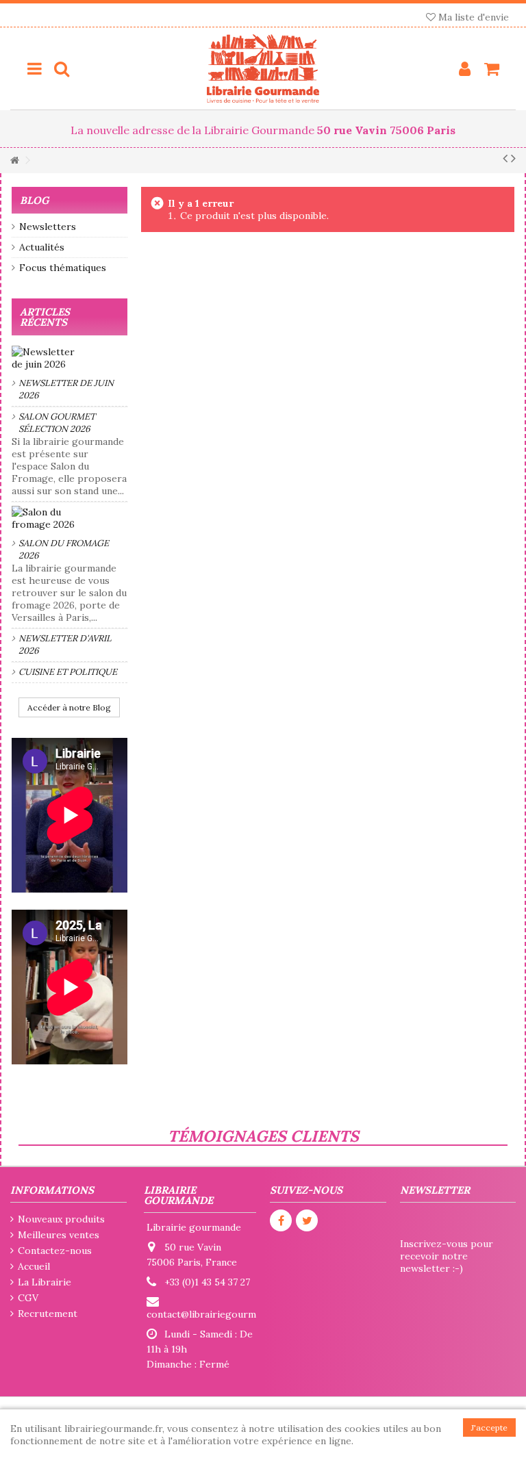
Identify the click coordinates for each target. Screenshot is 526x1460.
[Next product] (513, 158)
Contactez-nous (55, 1250)
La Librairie (44, 1282)
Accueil (34, 1266)
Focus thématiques (62, 267)
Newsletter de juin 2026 (66, 389)
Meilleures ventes (58, 1235)
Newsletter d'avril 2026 (65, 644)
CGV (28, 1298)
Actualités (41, 247)
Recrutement (47, 1313)
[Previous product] (505, 158)
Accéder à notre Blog (69, 707)
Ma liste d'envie (472, 17)
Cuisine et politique (67, 672)
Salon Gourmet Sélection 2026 (56, 423)
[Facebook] (281, 1220)
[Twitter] (307, 1220)
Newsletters (47, 226)
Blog (34, 200)
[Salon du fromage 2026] (69, 518)
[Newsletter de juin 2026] (69, 358)
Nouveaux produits (61, 1219)
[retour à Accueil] (14, 160)
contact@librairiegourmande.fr (217, 1314)
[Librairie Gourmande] (263, 68)
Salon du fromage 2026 (63, 549)
